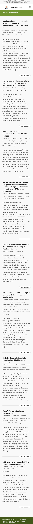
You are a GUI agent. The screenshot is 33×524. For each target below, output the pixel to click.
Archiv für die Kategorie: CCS (10, 12)
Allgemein (14, 30)
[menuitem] (26, 7)
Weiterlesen (25, 75)
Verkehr (10, 311)
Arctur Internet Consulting (21, 519)
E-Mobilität (23, 30)
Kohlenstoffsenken (14, 90)
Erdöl (8, 367)
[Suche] (26, 7)
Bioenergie (26, 193)
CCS (19, 30)
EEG (7, 196)
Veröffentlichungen (22, 143)
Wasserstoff (19, 35)
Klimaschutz (11, 35)
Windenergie (12, 145)
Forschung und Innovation (23, 304)
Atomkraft (20, 138)
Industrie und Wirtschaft (8, 307)
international (26, 418)
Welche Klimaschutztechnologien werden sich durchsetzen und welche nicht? (16, 295)
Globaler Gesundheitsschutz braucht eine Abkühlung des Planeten (14, 360)
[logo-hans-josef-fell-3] (13, 7)
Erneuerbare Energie (12, 32)
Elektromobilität (16, 302)
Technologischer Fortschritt (9, 143)
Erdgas (4, 32)
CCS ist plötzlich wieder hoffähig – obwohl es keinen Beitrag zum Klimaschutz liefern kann (16, 464)
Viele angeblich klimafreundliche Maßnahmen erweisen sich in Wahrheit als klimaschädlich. (15, 83)
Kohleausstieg (13, 420)
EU (15, 304)
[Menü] (30, 7)
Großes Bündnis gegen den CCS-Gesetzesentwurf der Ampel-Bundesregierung (15, 247)
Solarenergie (24, 141)
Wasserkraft (23, 90)
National (20, 251)
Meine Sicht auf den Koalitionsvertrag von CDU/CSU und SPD (15, 134)
